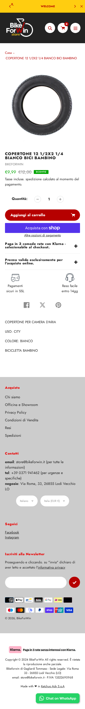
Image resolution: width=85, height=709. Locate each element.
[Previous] (10, 6)
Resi (8, 427)
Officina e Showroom (21, 404)
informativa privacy (51, 567)
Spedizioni (13, 435)
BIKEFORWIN (14, 164)
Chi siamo (12, 397)
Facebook (12, 532)
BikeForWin (24, 618)
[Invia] (74, 582)
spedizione (34, 179)
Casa (8, 52)
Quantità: (19, 198)
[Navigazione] (75, 28)
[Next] (75, 6)
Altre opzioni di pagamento (42, 235)
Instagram (12, 537)
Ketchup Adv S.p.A (53, 686)
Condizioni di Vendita (21, 420)
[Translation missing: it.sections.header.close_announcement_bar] (81, 6)
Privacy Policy (15, 412)
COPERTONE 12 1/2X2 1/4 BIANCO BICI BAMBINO (41, 58)
